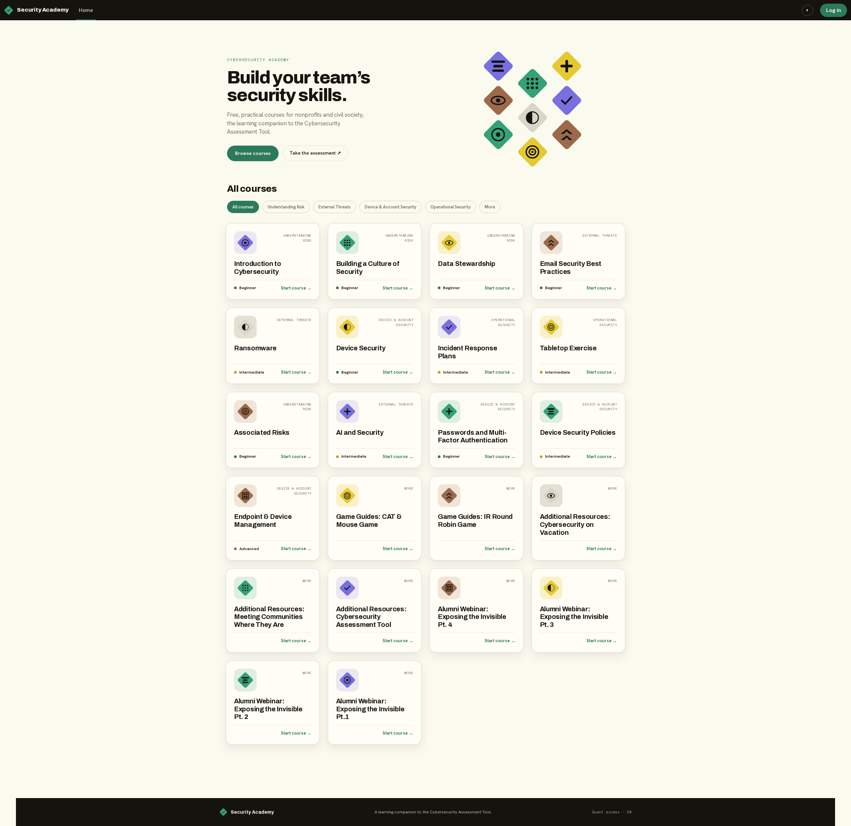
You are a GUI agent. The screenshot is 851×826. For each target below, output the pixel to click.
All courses (243, 207)
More (490, 207)
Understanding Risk (286, 207)
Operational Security (450, 207)
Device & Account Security (391, 207)
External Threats (334, 207)
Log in (833, 10)
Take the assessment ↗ (315, 153)
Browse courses (253, 153)
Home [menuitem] (86, 10)
